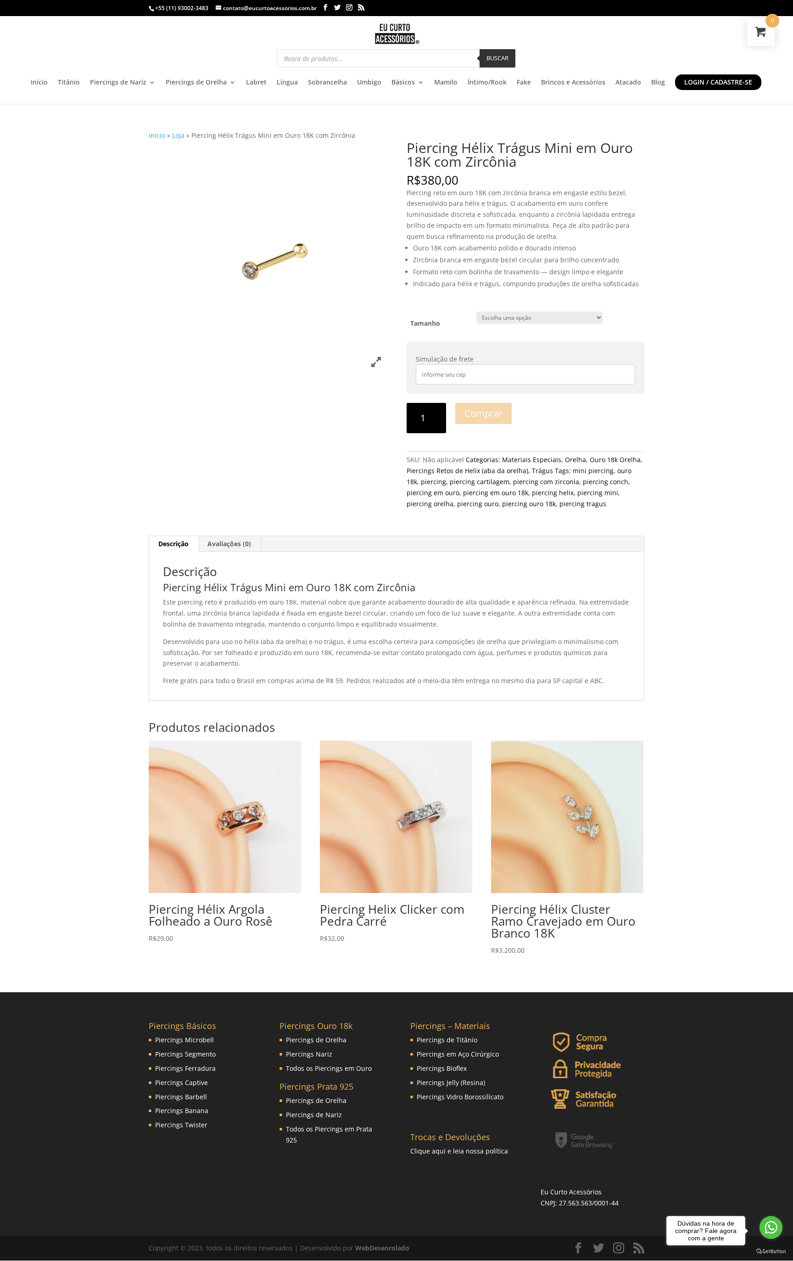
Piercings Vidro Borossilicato (460, 1096)
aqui (439, 1151)
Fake (524, 82)
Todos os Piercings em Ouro (329, 1068)
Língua (287, 82)
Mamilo (446, 82)
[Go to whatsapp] (770, 1227)
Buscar (497, 58)
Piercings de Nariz (118, 82)
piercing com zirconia (546, 481)
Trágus (542, 470)
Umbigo (369, 82)
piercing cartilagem (479, 481)
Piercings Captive (181, 1082)
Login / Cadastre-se (718, 82)
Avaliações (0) (229, 543)
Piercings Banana (181, 1110)
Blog (658, 82)
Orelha (575, 459)
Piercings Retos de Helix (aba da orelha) (467, 470)
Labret (256, 82)
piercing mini (597, 492)
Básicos (403, 82)
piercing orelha (430, 503)
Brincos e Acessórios (573, 82)
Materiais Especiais (531, 459)
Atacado (628, 82)
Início (39, 82)
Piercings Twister (181, 1124)
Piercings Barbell (181, 1096)
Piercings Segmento (185, 1054)
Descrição (173, 543)
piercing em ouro (433, 492)
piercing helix (553, 492)
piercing (433, 481)
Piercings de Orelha (196, 82)
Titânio (69, 82)
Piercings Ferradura (185, 1068)
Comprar (483, 413)
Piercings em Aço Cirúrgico (458, 1054)
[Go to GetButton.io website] (771, 1252)
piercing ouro (477, 503)
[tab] (173, 544)
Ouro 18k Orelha (615, 459)
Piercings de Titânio (447, 1039)
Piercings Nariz (309, 1054)
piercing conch (605, 481)
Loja (178, 135)
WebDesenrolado (382, 1248)
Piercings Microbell (184, 1039)
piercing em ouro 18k (495, 492)
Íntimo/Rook (487, 82)
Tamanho (425, 323)
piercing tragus (582, 503)
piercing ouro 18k (529, 503)
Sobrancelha (327, 82)
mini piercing (593, 470)
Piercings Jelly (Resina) (451, 1082)
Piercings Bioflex (442, 1068)
